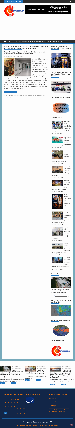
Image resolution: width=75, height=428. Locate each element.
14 (17, 408)
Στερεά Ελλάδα (27, 41)
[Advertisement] (37, 29)
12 (11, 408)
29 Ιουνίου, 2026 (66, 366)
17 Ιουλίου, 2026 (16, 366)
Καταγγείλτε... (52, 398)
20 (14, 411)
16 (24, 408)
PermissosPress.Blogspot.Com (57, 411)
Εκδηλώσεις (13, 383)
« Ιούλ (5, 416)
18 (8, 411)
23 (24, 411)
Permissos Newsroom (18, 56)
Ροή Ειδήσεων (19, 41)
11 (8, 408)
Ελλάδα (33, 41)
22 (21, 411)
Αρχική (9, 41)
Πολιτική (49, 41)
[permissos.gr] (5, 41)
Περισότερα (54, 41)
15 (21, 408)
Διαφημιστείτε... (53, 401)
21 (17, 411)
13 (14, 408)
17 (5, 411)
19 (11, 411)
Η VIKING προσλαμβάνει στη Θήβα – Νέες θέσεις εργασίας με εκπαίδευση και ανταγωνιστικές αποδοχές (60, 290)
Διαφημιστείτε (61, 41)
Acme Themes (54, 425)
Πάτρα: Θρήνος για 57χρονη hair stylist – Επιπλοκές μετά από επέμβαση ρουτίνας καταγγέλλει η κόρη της (24, 52)
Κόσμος (44, 41)
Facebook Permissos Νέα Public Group (59, 408)
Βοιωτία (13, 41)
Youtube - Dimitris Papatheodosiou (58, 410)
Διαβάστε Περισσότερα (10, 92)
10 (5, 408)
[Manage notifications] (71, 425)
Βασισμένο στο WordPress (24, 425)
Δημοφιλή (38, 41)
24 (5, 413)
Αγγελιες (2, 383)
